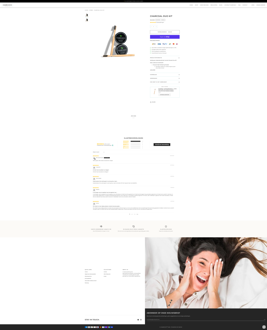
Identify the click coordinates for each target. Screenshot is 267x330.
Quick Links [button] (88, 269)
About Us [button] (125, 269)
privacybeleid (88, 278)
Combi (105, 271)
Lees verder (152, 69)
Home (86, 10)
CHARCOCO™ (164, 327)
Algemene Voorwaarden (90, 274)
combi (91, 10)
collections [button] (107, 269)
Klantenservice (88, 276)
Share (154, 102)
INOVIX (180, 327)
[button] (153, 22)
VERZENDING (153, 78)
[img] (96, 155)
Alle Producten (107, 274)
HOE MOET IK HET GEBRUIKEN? (158, 82)
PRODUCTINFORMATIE (156, 57)
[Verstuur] (263, 319)
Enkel (105, 276)
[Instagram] (140, 319)
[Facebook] (138, 319)
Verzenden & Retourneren (91, 280)
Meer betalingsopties (155, 40)
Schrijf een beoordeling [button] (162, 144)
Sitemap (87, 282)
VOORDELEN (153, 74)
